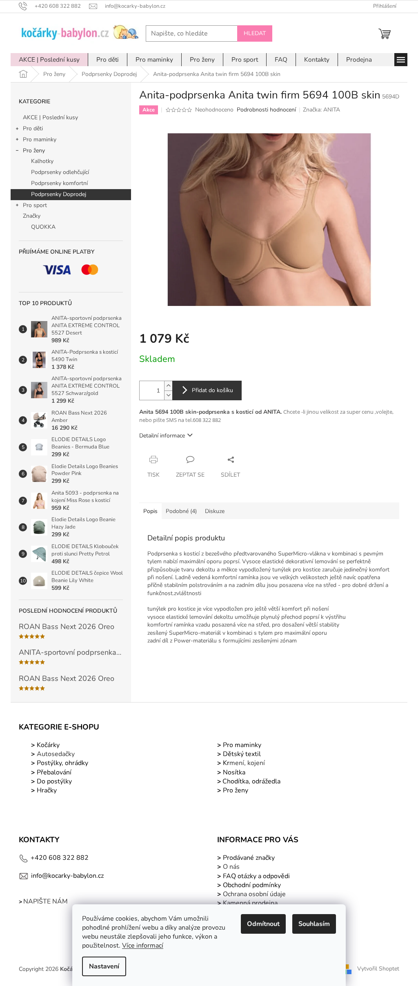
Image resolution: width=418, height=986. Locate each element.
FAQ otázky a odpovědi (255, 876)
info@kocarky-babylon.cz (67, 875)
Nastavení (104, 966)
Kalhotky (42, 161)
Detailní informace (162, 435)
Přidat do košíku (212, 390)
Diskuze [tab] (215, 511)
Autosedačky (56, 754)
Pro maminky (39, 139)
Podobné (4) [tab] (181, 511)
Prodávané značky (248, 857)
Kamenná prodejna (250, 903)
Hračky (47, 790)
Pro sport (35, 205)
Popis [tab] (150, 511)
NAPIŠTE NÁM (45, 901)
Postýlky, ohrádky (61, 762)
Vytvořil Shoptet (378, 969)
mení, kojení (243, 762)
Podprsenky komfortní (59, 183)
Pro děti (33, 128)
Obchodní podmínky (252, 885)
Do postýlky (54, 781)
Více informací (142, 945)
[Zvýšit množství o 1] (168, 385)
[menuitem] (49, 59)
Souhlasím (314, 923)
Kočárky (47, 745)
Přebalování (54, 772)
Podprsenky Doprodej (58, 194)
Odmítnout (263, 923)
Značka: (321, 110)
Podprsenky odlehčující (60, 172)
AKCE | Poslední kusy (50, 117)
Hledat (255, 33)
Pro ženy (34, 150)
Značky (31, 216)
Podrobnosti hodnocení (266, 110)
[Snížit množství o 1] (168, 395)
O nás (231, 866)
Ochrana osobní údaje (254, 894)
